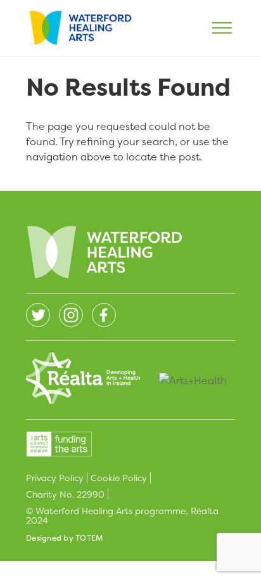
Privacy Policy (55, 478)
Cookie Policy (119, 478)
